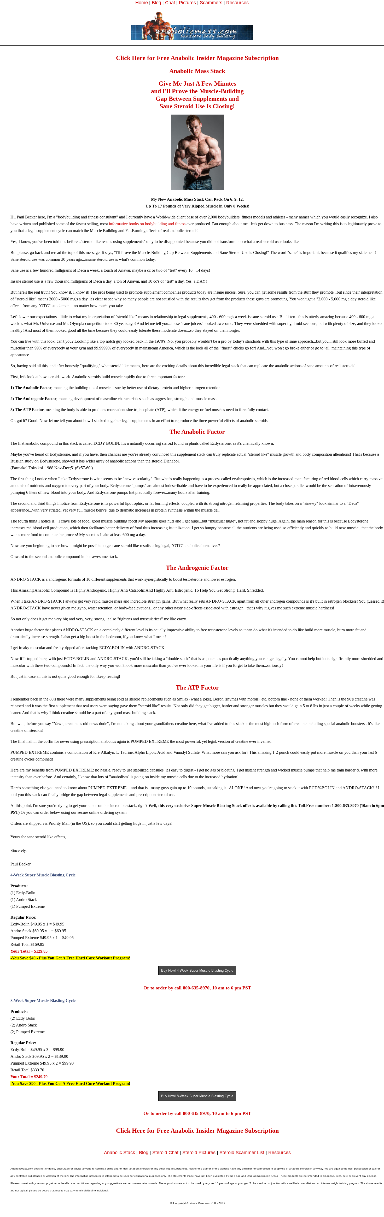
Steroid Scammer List (241, 1152)
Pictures (187, 2)
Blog (156, 2)
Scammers (211, 2)
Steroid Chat (165, 1152)
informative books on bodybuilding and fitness (147, 224)
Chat (170, 2)
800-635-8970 (196, 987)
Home (141, 2)
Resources (237, 2)
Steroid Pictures (199, 1152)
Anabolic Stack (119, 1152)
